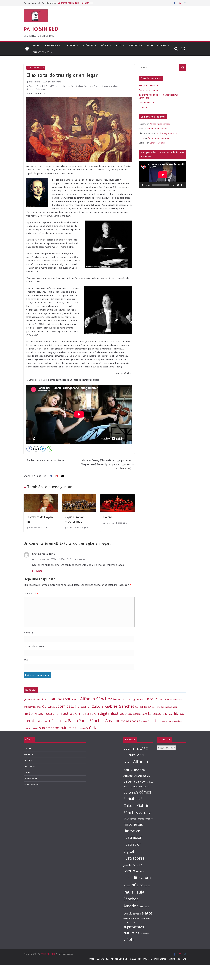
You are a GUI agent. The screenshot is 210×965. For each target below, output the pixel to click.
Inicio (36, 45)
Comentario (31, 593)
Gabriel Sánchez (52, 86)
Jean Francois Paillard (68, 86)
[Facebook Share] (29, 448)
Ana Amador (120, 699)
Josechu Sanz (140, 714)
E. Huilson (79, 706)
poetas (144, 721)
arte (143, 699)
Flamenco (134, 45)
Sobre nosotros (31, 784)
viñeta (91, 727)
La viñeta (70, 45)
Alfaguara (75, 699)
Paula (73, 720)
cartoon (163, 699)
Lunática (143, 107)
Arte (118, 45)
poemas (125, 721)
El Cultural (96, 706)
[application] (162, 174)
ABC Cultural (51, 699)
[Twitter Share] (36, 448)
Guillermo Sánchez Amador (164, 707)
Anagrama (135, 699)
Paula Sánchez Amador (99, 720)
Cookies (27, 748)
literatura (32, 720)
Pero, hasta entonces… (149, 85)
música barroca (105, 86)
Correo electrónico (35, 646)
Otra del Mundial (146, 102)
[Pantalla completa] (182, 185)
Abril (66, 699)
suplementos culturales (57, 727)
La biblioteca (50, 45)
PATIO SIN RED (41, 29)
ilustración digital (96, 713)
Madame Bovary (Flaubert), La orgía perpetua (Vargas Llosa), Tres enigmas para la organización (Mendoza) (106, 464)
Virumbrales (81, 728)
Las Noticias (29, 766)
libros (179, 713)
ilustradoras (121, 713)
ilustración (70, 713)
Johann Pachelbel (85, 86)
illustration (52, 713)
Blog (150, 45)
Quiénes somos (41, 52)
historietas (33, 713)
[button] (59, 45)
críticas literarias (175, 700)
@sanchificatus (32, 699)
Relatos (161, 45)
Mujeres (44, 721)
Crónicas (88, 45)
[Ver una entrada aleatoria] (183, 48)
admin (142, 138)
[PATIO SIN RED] (27, 48)
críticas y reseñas (33, 706)
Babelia (151, 699)
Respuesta (37, 570)
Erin (184, 958)
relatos (115, 86)
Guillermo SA (143, 706)
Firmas (91, 958)
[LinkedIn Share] (43, 448)
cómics (64, 706)
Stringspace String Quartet (37, 89)
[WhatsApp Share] (49, 448)
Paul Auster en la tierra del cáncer (45, 460)
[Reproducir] (142, 185)
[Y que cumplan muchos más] (79, 496)
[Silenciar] (178, 185)
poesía (135, 721)
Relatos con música (36, 68)
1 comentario (55, 82)
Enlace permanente (77, 559)
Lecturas (169, 714)
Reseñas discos (176, 721)
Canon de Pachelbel (37, 86)
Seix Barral (28, 728)
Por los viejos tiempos (149, 90)
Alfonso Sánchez (96, 699)
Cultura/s (49, 706)
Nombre (29, 632)
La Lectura (156, 713)
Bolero (107, 517)
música (95, 86)
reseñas (164, 721)
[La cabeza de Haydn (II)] (41, 496)
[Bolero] (117, 496)
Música (104, 45)
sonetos (36, 728)
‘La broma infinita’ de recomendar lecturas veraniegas (73, 4)
